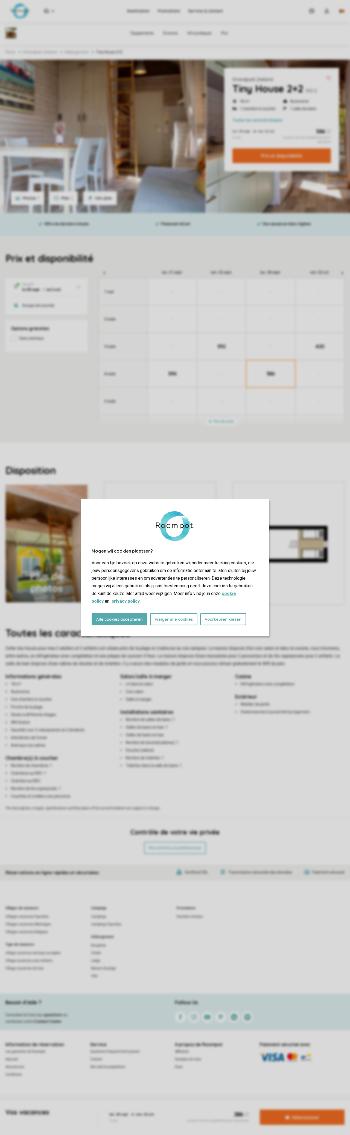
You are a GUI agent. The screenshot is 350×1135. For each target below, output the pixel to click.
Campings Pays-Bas (106, 924)
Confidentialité (174, 1109)
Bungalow (98, 945)
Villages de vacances (22, 908)
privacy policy (126, 600)
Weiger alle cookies (174, 619)
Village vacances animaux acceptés (33, 953)
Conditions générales (114, 1109)
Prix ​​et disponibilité (281, 155)
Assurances (14, 1067)
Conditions (13, 1074)
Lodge (95, 961)
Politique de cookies (206, 1109)
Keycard (11, 1059)
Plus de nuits (223, 421)
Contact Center (48, 1021)
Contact (96, 1059)
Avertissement (147, 1109)
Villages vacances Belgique (26, 932)
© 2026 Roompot (240, 1109)
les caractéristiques (257, 120)
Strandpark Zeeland (252, 79)
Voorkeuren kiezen (223, 619)
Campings (99, 908)
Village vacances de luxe (24, 968)
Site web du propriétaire (107, 1067)
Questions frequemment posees (115, 1051)
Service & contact (205, 10)
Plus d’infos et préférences (175, 847)
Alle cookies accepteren (119, 619)
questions (53, 1015)
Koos (179, 1067)
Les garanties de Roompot (25, 1051)
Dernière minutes (190, 917)
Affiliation (182, 1051)
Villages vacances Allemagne (28, 924)
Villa (94, 976)
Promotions (169, 10)
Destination (138, 10)
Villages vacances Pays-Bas (27, 917)
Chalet (96, 953)
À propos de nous (188, 1059)
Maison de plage (103, 968)
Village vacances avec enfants (28, 961)
